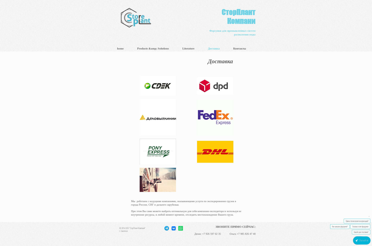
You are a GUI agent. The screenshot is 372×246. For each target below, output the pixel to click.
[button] (157, 48)
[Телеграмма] (166, 228)
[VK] (173, 228)
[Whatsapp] (180, 228)
